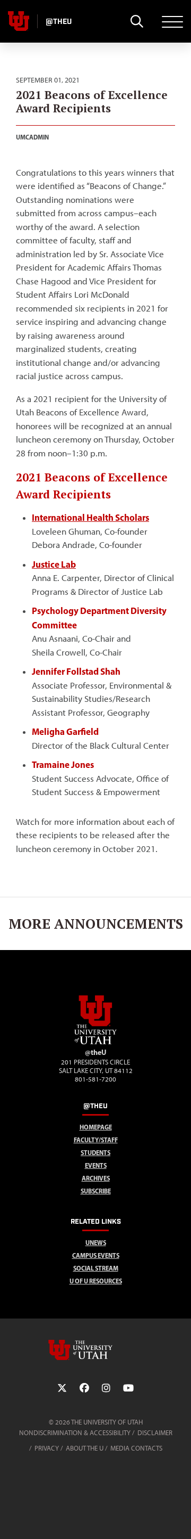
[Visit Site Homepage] (95, 1042)
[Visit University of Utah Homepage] (18, 21)
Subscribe (96, 1191)
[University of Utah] (95, 1350)
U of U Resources (96, 1281)
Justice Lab (54, 564)
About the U (84, 1448)
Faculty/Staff (96, 1140)
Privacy (46, 1448)
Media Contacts (136, 1448)
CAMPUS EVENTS (95, 1255)
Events (96, 1165)
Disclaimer (154, 1433)
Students (95, 1153)
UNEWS (95, 1243)
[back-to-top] (178, 1518)
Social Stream (95, 1268)
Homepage (96, 1127)
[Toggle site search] (136, 21)
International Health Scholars (90, 517)
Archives (96, 1178)
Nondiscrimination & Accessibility (75, 1433)
